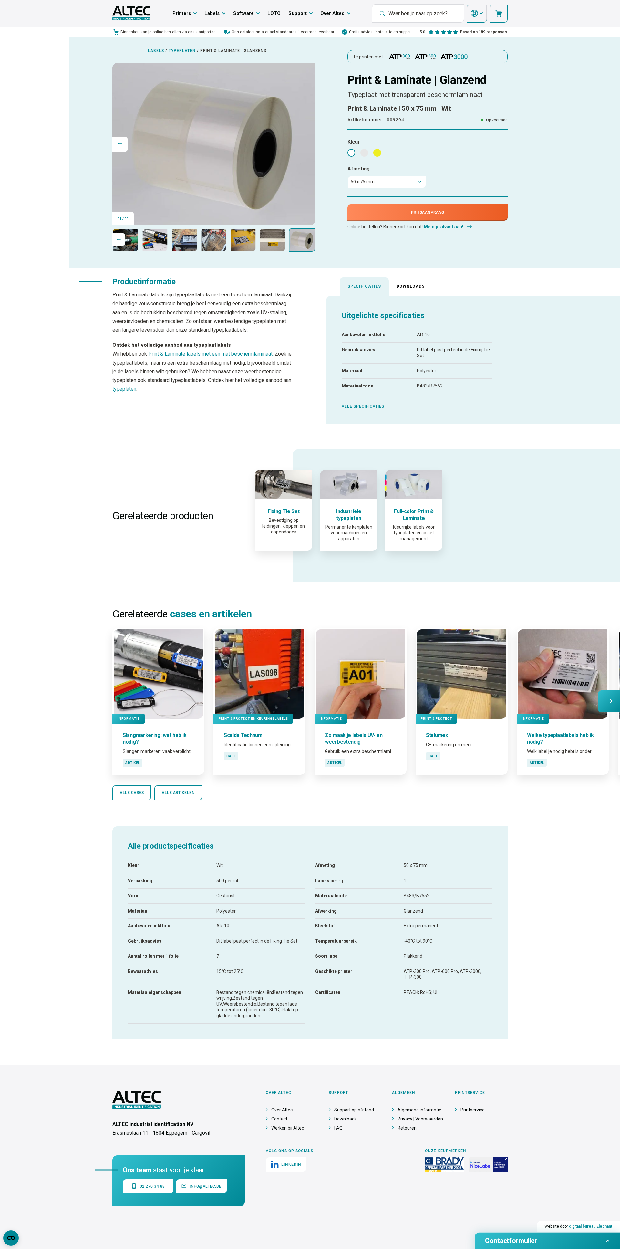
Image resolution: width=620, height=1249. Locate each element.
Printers (181, 13)
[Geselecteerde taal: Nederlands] (477, 14)
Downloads (411, 286)
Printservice (472, 1110)
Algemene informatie (419, 1110)
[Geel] (377, 153)
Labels (212, 13)
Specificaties (364, 286)
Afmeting (358, 169)
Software (243, 13)
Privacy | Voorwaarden (420, 1119)
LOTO (274, 13)
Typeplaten (182, 50)
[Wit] (351, 153)
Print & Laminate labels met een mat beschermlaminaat (210, 354)
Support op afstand (354, 1110)
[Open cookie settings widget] (11, 1238)
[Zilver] (364, 153)
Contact (279, 1119)
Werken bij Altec (287, 1128)
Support (297, 13)
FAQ (338, 1128)
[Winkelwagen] (499, 14)
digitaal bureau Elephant (590, 1226)
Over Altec (332, 13)
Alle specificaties (363, 406)
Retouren (407, 1128)
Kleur (353, 142)
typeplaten (124, 389)
